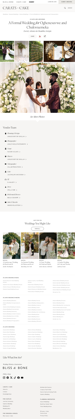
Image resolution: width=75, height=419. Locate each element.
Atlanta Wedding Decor (34, 316)
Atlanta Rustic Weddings (9, 346)
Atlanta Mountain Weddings (35, 348)
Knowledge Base (7, 394)
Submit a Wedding (7, 403)
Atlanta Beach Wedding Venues (36, 291)
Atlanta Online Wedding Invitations (11, 307)
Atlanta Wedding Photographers (11, 320)
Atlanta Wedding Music (33, 314)
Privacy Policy (44, 415)
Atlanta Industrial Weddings (10, 341)
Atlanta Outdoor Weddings (34, 336)
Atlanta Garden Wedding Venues (61, 282)
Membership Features (45, 387)
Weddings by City (57, 348)
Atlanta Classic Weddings (9, 334)
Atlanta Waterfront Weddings (60, 332)
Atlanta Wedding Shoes (59, 303)
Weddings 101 (6, 406)
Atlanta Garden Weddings (34, 346)
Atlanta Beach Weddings (59, 329)
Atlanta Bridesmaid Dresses (60, 307)
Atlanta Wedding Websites (9, 300)
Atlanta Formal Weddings (9, 339)
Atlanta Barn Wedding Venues (35, 284)
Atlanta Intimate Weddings (34, 329)
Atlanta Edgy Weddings (9, 336)
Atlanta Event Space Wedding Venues (12, 284)
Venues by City (56, 292)
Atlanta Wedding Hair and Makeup (36, 312)
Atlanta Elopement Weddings (35, 332)
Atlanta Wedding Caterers (34, 305)
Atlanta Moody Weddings (59, 341)
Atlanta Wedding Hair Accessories (61, 305)
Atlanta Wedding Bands (59, 314)
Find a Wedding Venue (46, 406)
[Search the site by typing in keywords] (64, 8)
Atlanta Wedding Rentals (34, 319)
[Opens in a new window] (8, 2)
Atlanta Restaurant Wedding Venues (37, 289)
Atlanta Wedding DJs (58, 316)
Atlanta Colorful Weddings (59, 334)
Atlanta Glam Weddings (9, 332)
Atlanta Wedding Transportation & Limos (11, 303)
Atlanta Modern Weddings (9, 343)
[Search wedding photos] (31, 2)
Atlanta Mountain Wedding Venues (61, 285)
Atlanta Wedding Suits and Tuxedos (62, 309)
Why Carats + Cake (8, 415)
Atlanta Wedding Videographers (36, 303)
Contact (5, 391)
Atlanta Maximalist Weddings (60, 336)
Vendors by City (57, 319)
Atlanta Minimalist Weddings (60, 339)
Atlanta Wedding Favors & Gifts (11, 316)
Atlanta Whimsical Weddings (60, 343)
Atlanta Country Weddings (34, 339)
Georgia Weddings (13, 14)
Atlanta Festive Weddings (59, 346)
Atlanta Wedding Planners (9, 318)
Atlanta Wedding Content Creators (12, 313)
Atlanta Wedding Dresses (59, 300)
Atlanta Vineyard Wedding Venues (11, 287)
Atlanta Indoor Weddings (34, 334)
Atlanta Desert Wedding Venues (61, 280)
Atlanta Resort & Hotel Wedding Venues (11, 281)
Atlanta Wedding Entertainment (11, 309)
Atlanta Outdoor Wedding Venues (61, 287)
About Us (5, 389)
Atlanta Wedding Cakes (34, 307)
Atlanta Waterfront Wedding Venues (62, 289)
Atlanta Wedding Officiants (34, 321)
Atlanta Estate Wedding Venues (11, 289)
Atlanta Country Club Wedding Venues (35, 281)
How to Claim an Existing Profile (48, 392)
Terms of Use (43, 413)
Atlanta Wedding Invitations (35, 309)
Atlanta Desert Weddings (34, 341)
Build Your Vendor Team (46, 404)
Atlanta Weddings (23, 14)
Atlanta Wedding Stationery (10, 311)
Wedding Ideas (6, 408)
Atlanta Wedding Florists (34, 300)
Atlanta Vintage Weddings (9, 348)
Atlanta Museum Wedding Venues (36, 287)
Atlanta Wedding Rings (58, 312)
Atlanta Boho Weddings (9, 329)
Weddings (5, 14)
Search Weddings (44, 401)
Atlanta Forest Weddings (34, 343)
